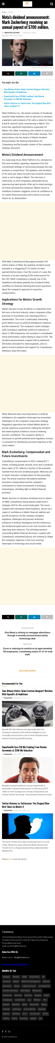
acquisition (34, 977)
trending (23, 1018)
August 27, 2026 (20, 698)
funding (18, 995)
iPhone (37, 1000)
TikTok (6, 1018)
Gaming (28, 995)
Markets (16, 1004)
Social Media (29, 1009)
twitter (33, 1018)
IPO (45, 1000)
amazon (6, 981)
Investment (20, 1000)
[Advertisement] (27, 231)
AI (43, 977)
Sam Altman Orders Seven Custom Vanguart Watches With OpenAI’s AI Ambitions (27, 90)
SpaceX (42, 1009)
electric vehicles (10, 990)
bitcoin (46, 981)
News (11, 12)
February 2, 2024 (29, 32)
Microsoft (34, 1004)
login (10, 859)
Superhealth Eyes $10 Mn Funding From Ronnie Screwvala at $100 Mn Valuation (24, 97)
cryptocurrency (29, 986)
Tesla (45, 1014)
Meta (25, 1004)
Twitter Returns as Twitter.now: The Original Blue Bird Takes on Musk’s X (27, 104)
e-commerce (44, 986)
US (40, 1018)
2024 (24, 977)
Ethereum (37, 990)
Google (38, 995)
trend (14, 1018)
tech (25, 1014)
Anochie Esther (11, 32)
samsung (17, 1009)
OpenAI (6, 1009)
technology (35, 1014)
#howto (16, 977)
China (16, 986)
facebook (7, 995)
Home (4, 12)
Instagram (7, 1000)
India (46, 995)
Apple (16, 981)
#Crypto (6, 977)
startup (6, 1014)
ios (29, 1000)
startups (16, 1014)
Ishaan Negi (8, 698)
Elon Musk (25, 990)
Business (7, 986)
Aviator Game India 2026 (15, 964)
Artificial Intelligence (31, 981)
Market (6, 1004)
